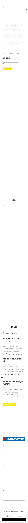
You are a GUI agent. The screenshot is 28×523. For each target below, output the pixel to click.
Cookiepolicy (14, 513)
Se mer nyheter (9, 404)
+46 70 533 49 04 (14, 426)
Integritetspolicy (19, 511)
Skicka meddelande (10, 422)
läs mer (5, 399)
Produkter (7, 69)
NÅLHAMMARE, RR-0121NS (11, 338)
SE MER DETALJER (10, 317)
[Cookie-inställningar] (7, 516)
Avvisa (19, 516)
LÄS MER (7, 88)
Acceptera (14, 519)
